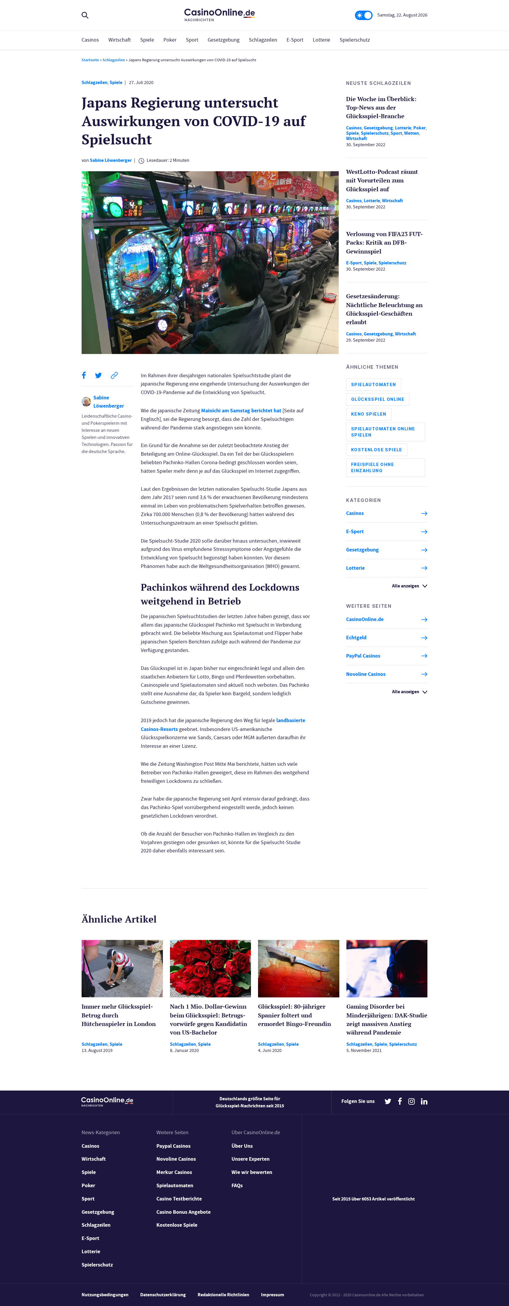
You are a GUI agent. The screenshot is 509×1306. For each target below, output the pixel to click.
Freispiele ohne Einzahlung (372, 467)
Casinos (90, 40)
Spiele (147, 40)
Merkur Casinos (174, 1172)
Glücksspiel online (377, 399)
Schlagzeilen (263, 40)
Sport (192, 40)
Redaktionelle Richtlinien (223, 1295)
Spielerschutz (355, 40)
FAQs (237, 1185)
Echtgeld (356, 637)
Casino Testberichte (179, 1198)
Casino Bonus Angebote (183, 1212)
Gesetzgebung (223, 40)
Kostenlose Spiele (376, 449)
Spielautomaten (373, 384)
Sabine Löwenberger (111, 160)
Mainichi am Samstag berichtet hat (241, 410)
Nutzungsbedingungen (105, 1295)
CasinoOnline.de (365, 619)
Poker (169, 40)
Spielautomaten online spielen (383, 432)
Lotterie (321, 40)
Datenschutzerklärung (163, 1295)
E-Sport (295, 40)
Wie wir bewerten (252, 1172)
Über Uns (242, 1145)
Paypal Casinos (173, 1145)
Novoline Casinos (366, 674)
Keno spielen (368, 414)
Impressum (272, 1295)
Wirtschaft (119, 40)
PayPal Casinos (363, 655)
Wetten (411, 133)
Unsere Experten (251, 1158)
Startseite (90, 60)
